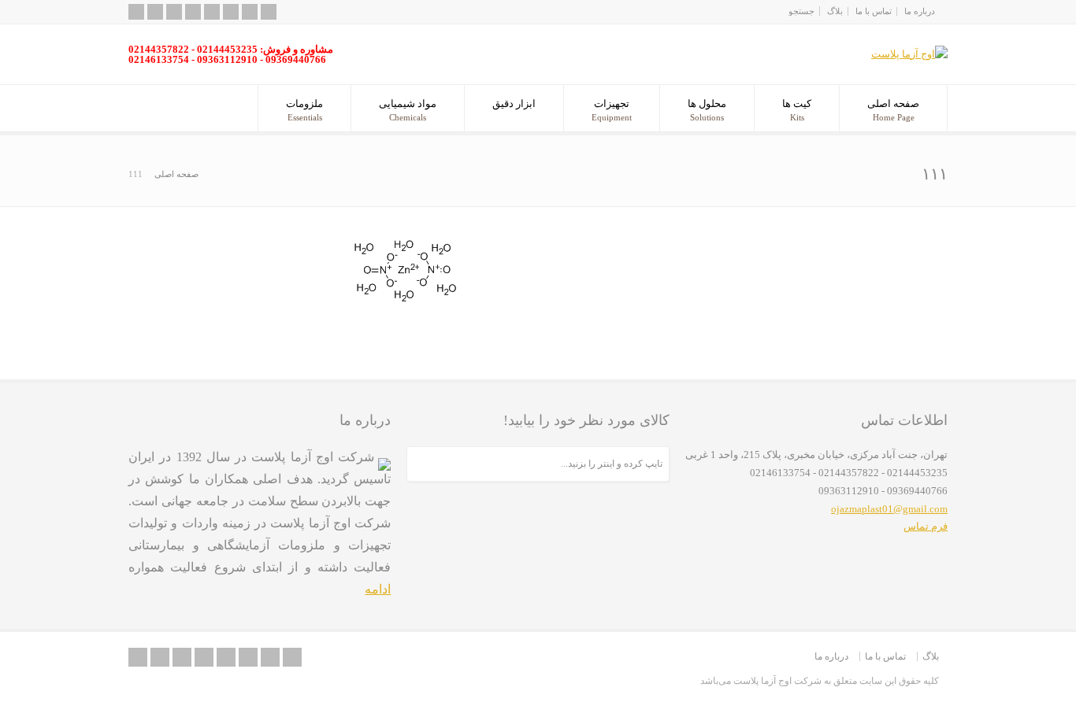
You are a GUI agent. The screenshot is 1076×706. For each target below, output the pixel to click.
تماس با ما (873, 11)
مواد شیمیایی (407, 110)
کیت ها (796, 110)
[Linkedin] (231, 12)
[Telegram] (268, 12)
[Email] (155, 12)
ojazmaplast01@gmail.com (889, 509)
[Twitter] (174, 12)
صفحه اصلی (893, 110)
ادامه (378, 589)
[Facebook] (193, 12)
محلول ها (707, 110)
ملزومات (304, 110)
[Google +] (212, 12)
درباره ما (919, 11)
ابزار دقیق (514, 103)
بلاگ (835, 11)
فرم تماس (925, 526)
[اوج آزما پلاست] (909, 54)
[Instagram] (250, 12)
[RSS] (136, 12)
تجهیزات (612, 110)
